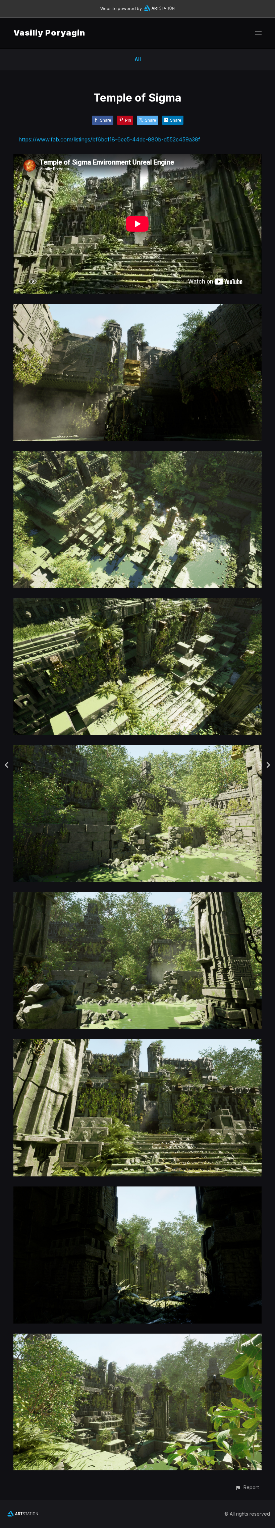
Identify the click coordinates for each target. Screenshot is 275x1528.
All (137, 59)
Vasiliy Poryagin (49, 33)
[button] (247, 1487)
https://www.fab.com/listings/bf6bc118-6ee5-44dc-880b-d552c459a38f (109, 139)
